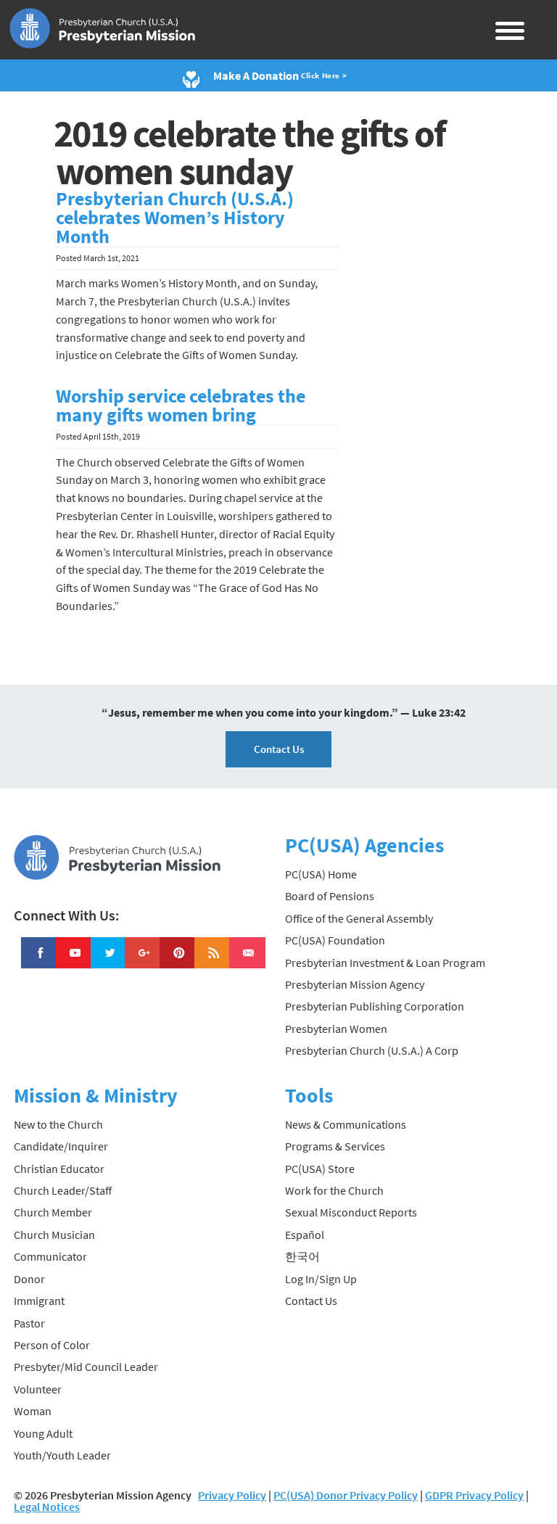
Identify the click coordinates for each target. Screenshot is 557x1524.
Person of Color (52, 1345)
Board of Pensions (329, 896)
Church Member (53, 1212)
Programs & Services (335, 1146)
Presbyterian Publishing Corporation (374, 1006)
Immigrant (39, 1300)
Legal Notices (47, 1506)
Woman (32, 1411)
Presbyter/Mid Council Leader (86, 1366)
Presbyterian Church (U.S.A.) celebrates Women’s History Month (175, 217)
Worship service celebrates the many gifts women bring (180, 405)
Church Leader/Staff (63, 1190)
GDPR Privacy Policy (474, 1495)
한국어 (302, 1256)
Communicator (50, 1256)
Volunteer (38, 1389)
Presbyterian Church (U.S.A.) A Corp (371, 1050)
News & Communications (345, 1124)
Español (304, 1234)
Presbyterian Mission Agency (354, 984)
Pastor (29, 1323)
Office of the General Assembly (359, 918)
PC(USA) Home (321, 874)
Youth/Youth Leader (62, 1455)
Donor (29, 1279)
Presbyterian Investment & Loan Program (385, 962)
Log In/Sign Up (321, 1279)
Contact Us (279, 749)
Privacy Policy (232, 1495)
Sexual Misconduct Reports (351, 1212)
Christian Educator (59, 1168)
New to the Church (58, 1124)
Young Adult (43, 1433)
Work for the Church (334, 1190)
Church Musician (54, 1234)
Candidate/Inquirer (61, 1146)
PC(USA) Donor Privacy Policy (345, 1495)
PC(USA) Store (320, 1168)
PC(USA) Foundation (335, 940)
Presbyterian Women (336, 1028)
